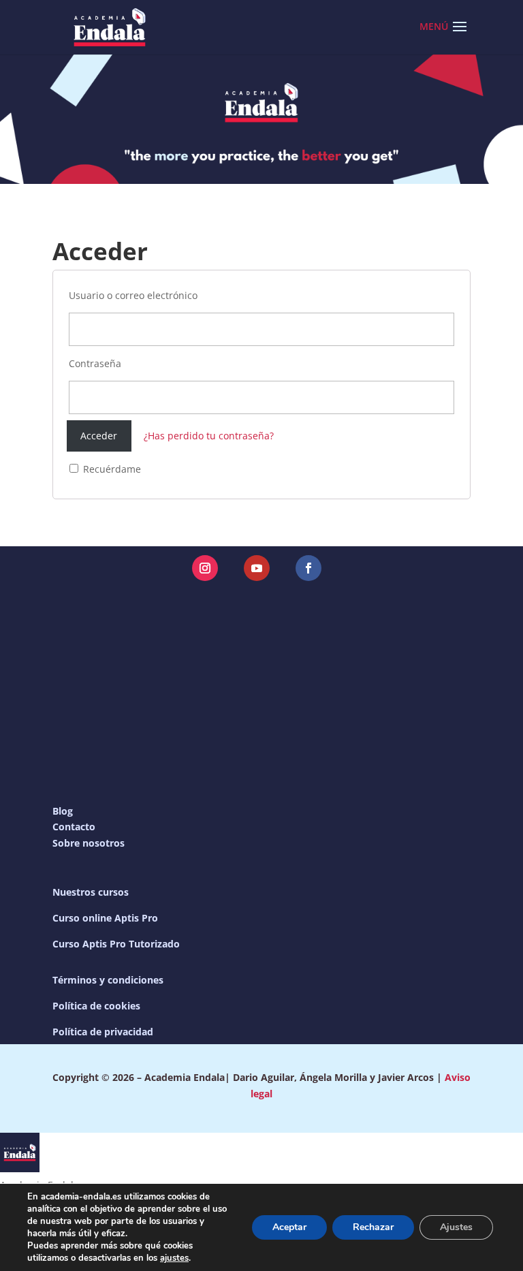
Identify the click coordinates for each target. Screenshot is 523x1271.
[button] (460, 35)
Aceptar (289, 1227)
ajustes (174, 1258)
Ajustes (456, 1227)
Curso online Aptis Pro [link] (105, 917)
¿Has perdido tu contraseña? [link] (209, 435)
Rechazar (373, 1227)
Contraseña (95, 363)
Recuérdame (110, 468)
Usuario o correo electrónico (133, 295)
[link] (109, 26)
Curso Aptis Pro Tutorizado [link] (116, 943)
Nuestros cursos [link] (90, 891)
